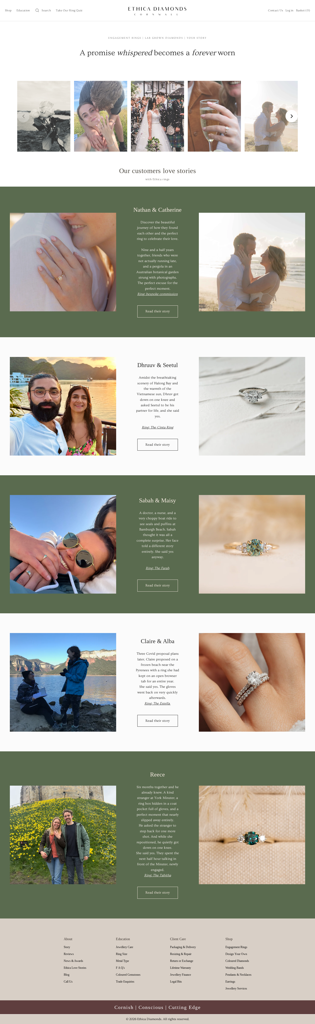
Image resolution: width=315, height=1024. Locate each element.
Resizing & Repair (180, 954)
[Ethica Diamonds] (157, 10)
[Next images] (291, 116)
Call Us (68, 981)
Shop (8, 10)
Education (23, 10)
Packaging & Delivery (183, 947)
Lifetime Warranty (180, 968)
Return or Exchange (181, 961)
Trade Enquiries (125, 981)
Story (67, 947)
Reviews (69, 954)
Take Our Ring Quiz (69, 10)
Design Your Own (236, 954)
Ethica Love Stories (75, 968)
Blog (66, 974)
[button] (43, 10)
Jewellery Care (124, 947)
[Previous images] (23, 116)
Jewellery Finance (180, 974)
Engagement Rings (236, 947)
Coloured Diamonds (237, 961)
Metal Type (122, 961)
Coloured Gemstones (128, 974)
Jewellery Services (236, 988)
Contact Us (275, 10)
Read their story (157, 311)
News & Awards (73, 961)
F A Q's (120, 968)
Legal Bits (176, 981)
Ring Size (121, 954)
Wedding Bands (234, 968)
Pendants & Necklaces (238, 974)
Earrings (230, 981)
